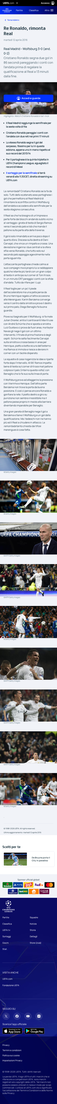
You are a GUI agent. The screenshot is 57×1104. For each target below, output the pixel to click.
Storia (33, 930)
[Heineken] (7, 885)
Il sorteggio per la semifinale (21, 173)
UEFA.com (7, 978)
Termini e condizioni (11, 1050)
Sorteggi (6, 936)
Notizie (33, 923)
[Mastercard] (49, 885)
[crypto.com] (13, 891)
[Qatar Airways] (44, 891)
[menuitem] (20, 10)
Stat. (4, 949)
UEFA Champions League (7, 10)
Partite (5, 917)
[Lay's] (28, 885)
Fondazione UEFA (10, 985)
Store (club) (35, 942)
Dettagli (33, 936)
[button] (48, 10)
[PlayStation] (18, 885)
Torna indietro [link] (13, 20)
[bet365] (23, 891)
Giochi (5, 942)
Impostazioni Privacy (12, 1060)
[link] (19, 10)
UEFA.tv (6, 930)
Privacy (5, 1045)
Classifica (7, 923)
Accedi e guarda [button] (31, 98)
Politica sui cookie (11, 1055)
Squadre (34, 917)
